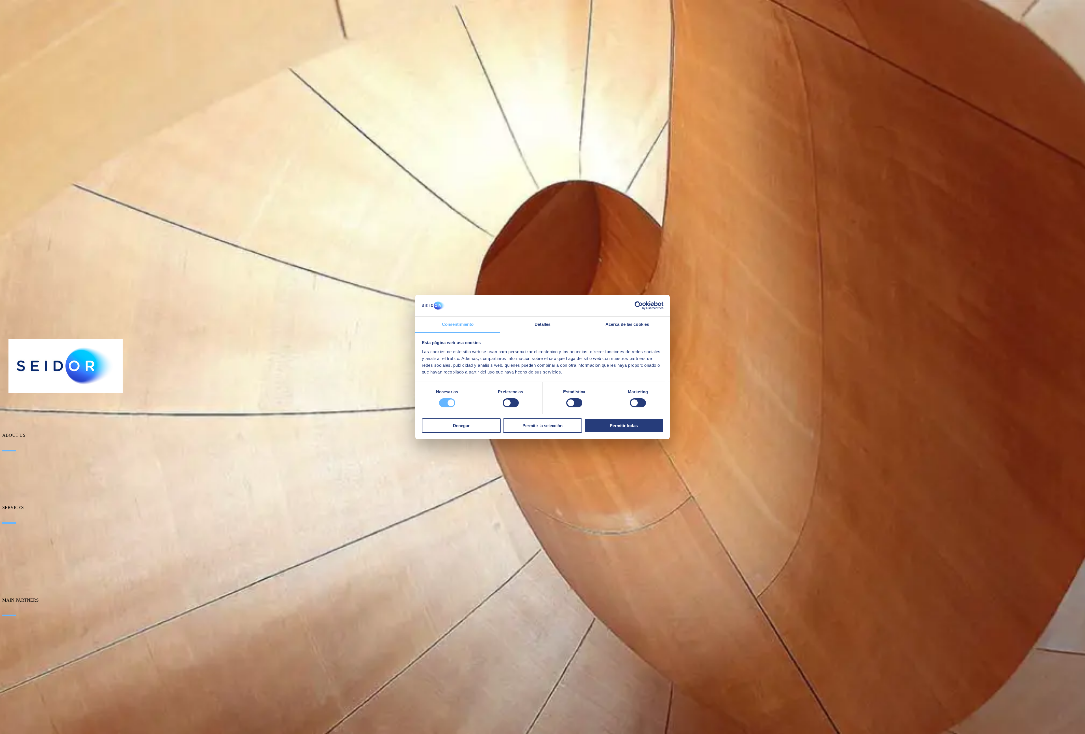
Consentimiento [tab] (458, 324)
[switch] (511, 402)
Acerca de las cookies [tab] (627, 324)
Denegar (461, 425)
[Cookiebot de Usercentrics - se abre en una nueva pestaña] (638, 305)
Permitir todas (624, 425)
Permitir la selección (542, 425)
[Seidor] (65, 366)
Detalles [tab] (543, 324)
